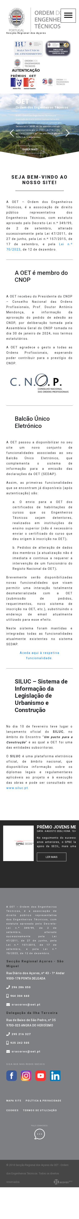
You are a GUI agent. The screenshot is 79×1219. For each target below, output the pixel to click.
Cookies (12, 1110)
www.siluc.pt (17, 788)
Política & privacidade (44, 1101)
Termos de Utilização (40, 1110)
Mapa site (13, 1101)
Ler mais (52, 857)
